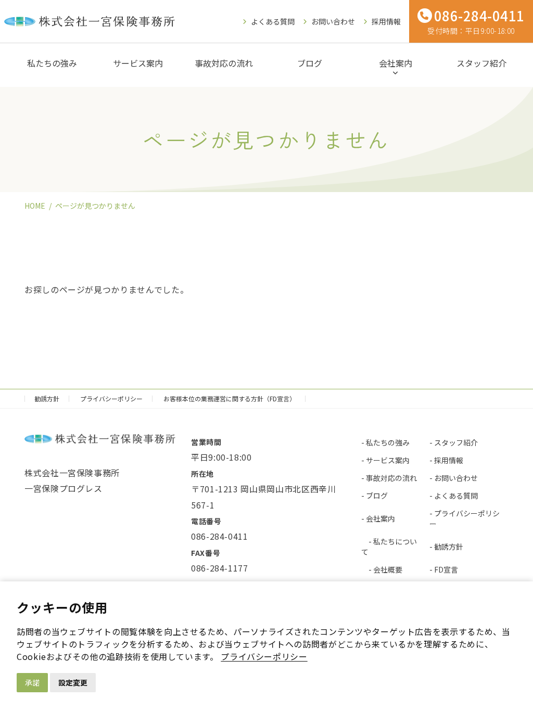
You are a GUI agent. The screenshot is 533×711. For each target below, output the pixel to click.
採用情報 (386, 21)
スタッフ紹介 (481, 63)
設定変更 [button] (72, 682)
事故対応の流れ (224, 63)
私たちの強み (52, 63)
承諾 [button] (32, 682)
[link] (264, 656)
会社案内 (395, 63)
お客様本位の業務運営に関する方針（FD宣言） (229, 398)
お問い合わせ (333, 21)
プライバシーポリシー (264, 656)
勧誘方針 (46, 398)
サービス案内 (138, 63)
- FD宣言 (443, 569)
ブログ (309, 63)
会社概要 (387, 569)
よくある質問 (273, 21)
